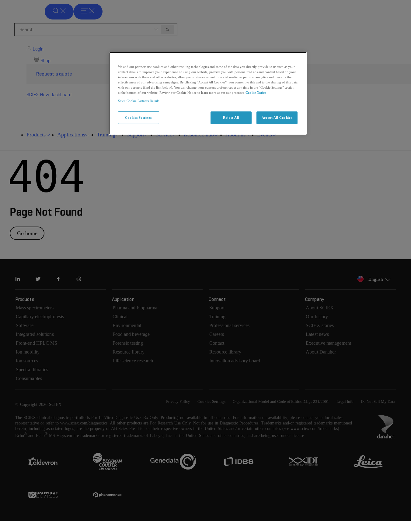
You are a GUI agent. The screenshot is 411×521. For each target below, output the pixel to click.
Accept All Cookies (277, 117)
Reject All (231, 117)
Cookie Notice (256, 92)
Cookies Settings (138, 117)
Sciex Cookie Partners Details (138, 101)
